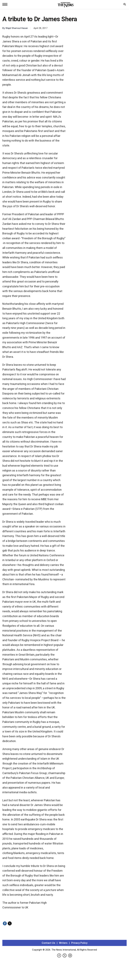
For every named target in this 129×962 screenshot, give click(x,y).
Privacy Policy (79, 942)
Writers (63, 942)
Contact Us (48, 942)
